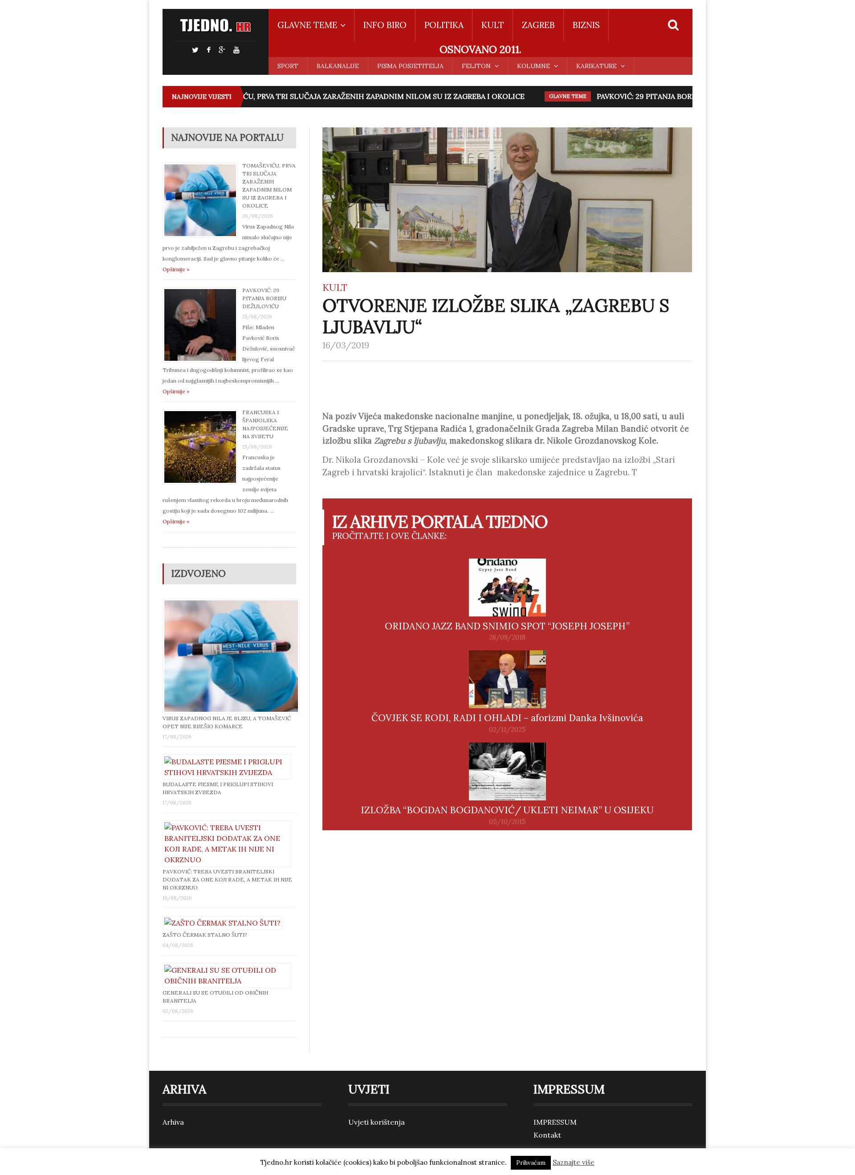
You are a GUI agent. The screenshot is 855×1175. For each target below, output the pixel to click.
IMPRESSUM (555, 1122)
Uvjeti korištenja (376, 1122)
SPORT (287, 66)
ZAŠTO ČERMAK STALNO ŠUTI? (205, 934)
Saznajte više (573, 1162)
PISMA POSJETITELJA (410, 66)
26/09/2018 (507, 637)
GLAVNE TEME (555, 96)
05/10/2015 (507, 822)
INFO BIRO (385, 25)
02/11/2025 (507, 730)
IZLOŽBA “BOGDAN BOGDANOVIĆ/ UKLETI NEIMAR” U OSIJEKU (507, 810)
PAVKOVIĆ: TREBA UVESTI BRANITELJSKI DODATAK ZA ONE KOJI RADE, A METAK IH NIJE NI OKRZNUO (227, 879)
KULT (492, 25)
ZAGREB (538, 25)
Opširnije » (176, 269)
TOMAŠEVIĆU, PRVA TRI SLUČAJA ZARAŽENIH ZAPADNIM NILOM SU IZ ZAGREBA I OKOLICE (353, 96)
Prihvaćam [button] (531, 1163)
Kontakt (547, 1134)
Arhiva (173, 1122)
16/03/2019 (345, 345)
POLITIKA (444, 25)
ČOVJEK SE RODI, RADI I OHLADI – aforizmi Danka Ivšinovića (507, 718)
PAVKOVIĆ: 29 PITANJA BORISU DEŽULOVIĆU (663, 96)
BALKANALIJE (338, 66)
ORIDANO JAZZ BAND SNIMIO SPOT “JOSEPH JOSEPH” (507, 626)
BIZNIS (586, 25)
